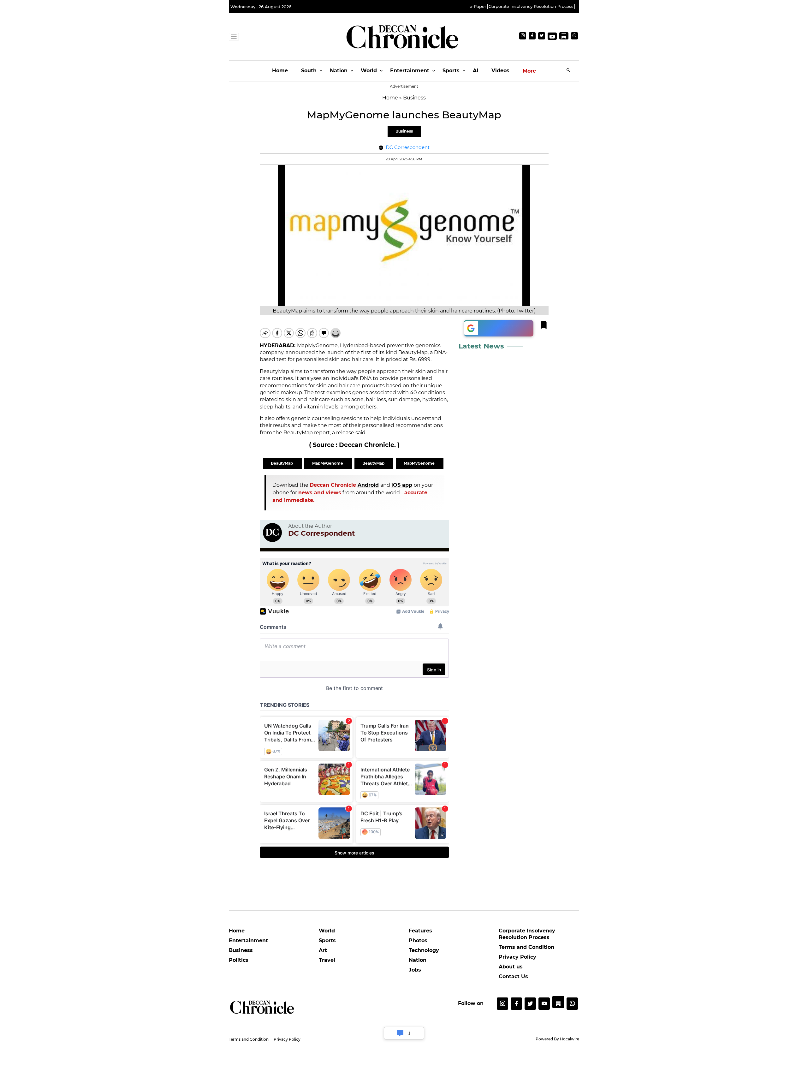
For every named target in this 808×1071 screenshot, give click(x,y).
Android (368, 485)
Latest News (481, 346)
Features (420, 931)
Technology (424, 950)
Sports (451, 71)
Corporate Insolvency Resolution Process (531, 6)
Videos (500, 71)
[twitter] (530, 1003)
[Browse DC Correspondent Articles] (272, 532)
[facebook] (516, 1003)
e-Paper (478, 6)
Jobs (415, 970)
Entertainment (409, 71)
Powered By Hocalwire (557, 1039)
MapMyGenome (328, 463)
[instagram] (502, 1003)
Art (323, 950)
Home (280, 71)
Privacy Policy (517, 957)
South (309, 71)
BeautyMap (282, 463)
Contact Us (513, 976)
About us (511, 967)
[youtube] (544, 1003)
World (369, 71)
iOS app (401, 485)
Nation (339, 71)
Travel (327, 960)
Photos (418, 940)
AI (475, 71)
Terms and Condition (526, 947)
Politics (238, 960)
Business (404, 131)
